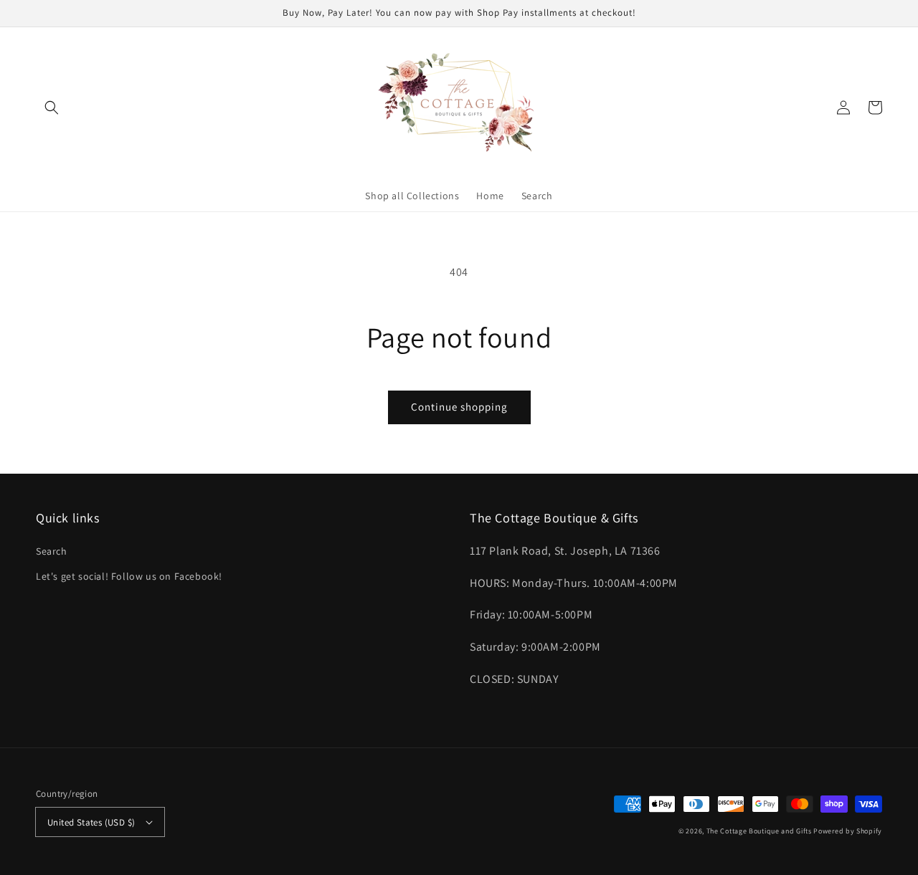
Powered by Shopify (847, 831)
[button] (51, 107)
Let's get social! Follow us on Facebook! (129, 576)
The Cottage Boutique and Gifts (759, 831)
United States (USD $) (91, 822)
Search (51, 551)
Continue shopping (459, 406)
